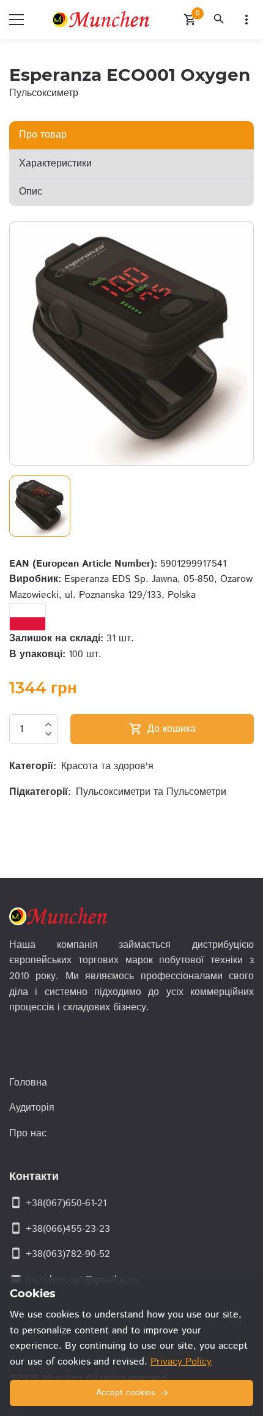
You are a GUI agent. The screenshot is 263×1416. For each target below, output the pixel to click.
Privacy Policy (181, 1362)
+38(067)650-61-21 (66, 1203)
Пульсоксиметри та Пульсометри (151, 792)
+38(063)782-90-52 (68, 1254)
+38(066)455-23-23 (68, 1229)
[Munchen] (103, 20)
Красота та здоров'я (107, 766)
